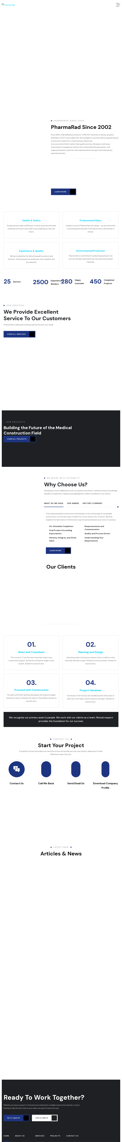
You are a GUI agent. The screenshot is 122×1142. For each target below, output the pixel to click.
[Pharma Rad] (8, 5)
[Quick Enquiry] (105, 769)
